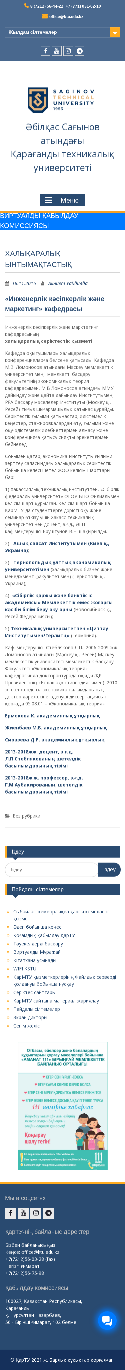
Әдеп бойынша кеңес (37, 927)
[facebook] (45, 51)
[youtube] (57, 51)
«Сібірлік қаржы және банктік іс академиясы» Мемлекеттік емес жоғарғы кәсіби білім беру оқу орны (59, 602)
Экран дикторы (30, 1017)
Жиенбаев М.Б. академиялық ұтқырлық (56, 727)
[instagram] (68, 51)
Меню (70, 200)
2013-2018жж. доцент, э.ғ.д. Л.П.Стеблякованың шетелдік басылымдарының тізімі (43, 758)
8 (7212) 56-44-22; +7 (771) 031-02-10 (65, 6)
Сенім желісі (27, 1025)
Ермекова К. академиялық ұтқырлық (52, 715)
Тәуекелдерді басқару (38, 943)
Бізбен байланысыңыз (30, 1245)
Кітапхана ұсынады (34, 960)
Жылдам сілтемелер (33, 32)
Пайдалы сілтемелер (36, 1009)
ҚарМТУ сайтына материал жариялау (56, 1000)
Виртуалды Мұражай (37, 952)
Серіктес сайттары (34, 992)
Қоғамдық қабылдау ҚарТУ (44, 935)
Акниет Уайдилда (68, 283)
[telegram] (79, 51)
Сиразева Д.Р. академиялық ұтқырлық (54, 739)
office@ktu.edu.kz (66, 16)
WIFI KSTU (24, 968)
